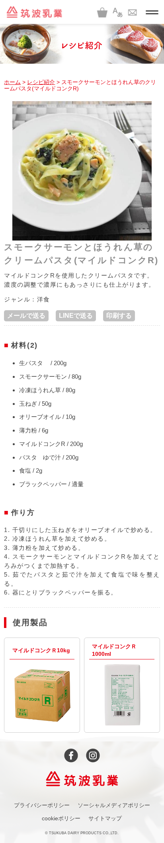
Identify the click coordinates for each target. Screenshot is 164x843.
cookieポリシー (61, 818)
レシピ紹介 (41, 82)
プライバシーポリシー (42, 805)
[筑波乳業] (34, 12)
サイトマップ (105, 818)
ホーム (12, 82)
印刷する (119, 315)
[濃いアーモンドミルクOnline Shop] (102, 12)
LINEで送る (76, 315)
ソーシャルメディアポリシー (114, 805)
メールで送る (26, 315)
